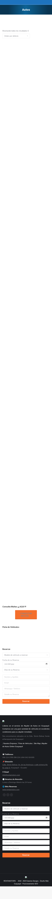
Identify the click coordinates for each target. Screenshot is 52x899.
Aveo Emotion (8, 119)
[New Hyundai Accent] (44, 636)
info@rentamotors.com (11, 775)
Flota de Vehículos (25, 743)
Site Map (37, 743)
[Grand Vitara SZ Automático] (25, 636)
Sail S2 (5, 487)
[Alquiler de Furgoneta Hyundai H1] (35, 636)
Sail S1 (5, 410)
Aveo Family (8, 233)
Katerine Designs (33, 881)
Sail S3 (5, 564)
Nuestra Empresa (10, 743)
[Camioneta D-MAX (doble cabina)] (16, 636)
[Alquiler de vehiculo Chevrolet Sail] (7, 636)
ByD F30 (6, 341)
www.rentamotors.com (10, 790)
